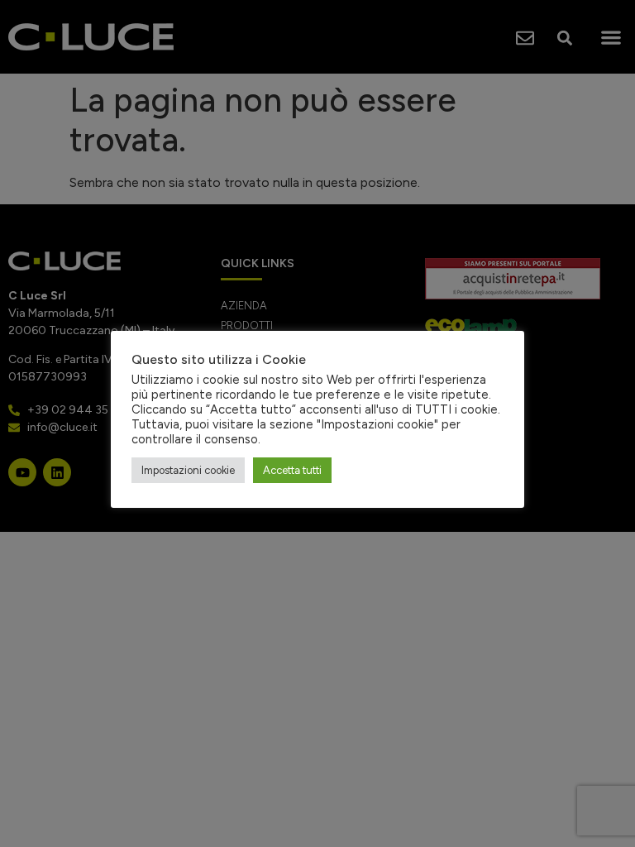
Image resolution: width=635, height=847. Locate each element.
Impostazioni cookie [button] (188, 470)
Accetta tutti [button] (292, 470)
